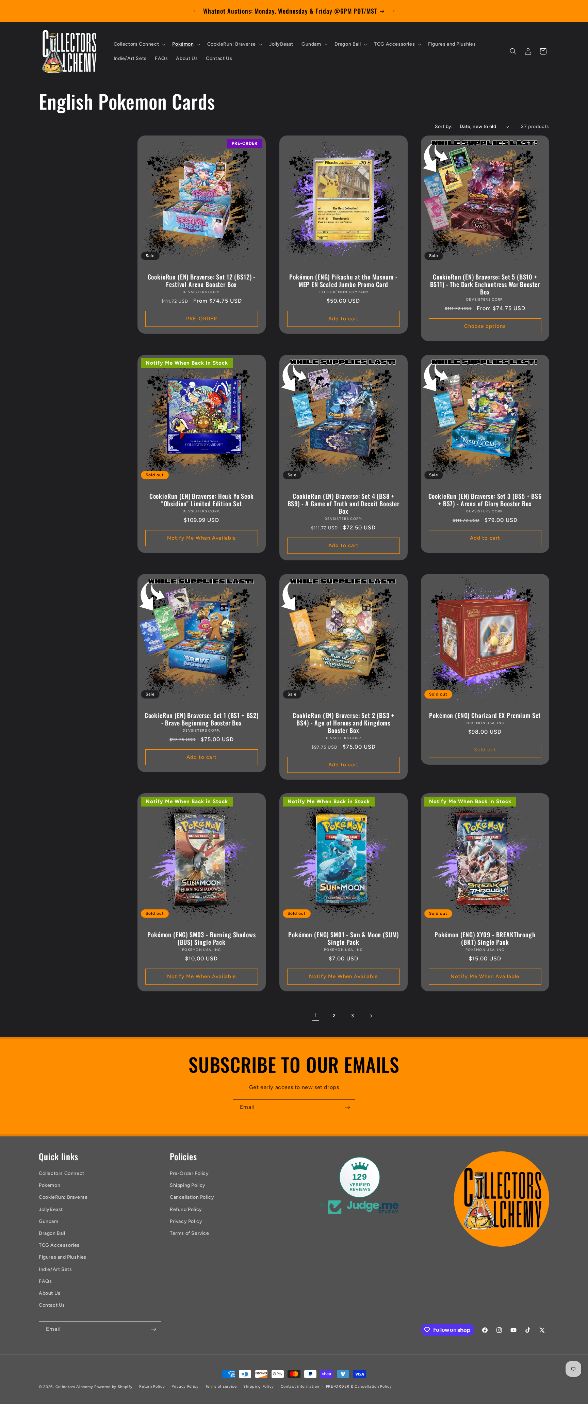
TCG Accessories (59, 1245)
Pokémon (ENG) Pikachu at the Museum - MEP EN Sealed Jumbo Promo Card (343, 280)
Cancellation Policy (192, 1197)
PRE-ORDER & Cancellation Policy (359, 1386)
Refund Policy (186, 1209)
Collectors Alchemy (74, 1387)
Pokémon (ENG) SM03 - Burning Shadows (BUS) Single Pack (201, 938)
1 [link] (315, 1015)
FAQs (45, 1281)
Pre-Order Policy (189, 1173)
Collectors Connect (61, 1173)
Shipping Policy (188, 1185)
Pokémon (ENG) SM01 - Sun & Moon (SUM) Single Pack (343, 938)
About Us (50, 1293)
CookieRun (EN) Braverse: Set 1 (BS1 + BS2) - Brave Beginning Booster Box (202, 719)
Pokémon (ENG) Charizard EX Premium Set (485, 715)
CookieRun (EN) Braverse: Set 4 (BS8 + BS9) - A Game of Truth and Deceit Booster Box (343, 503)
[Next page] (370, 1015)
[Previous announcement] (194, 10)
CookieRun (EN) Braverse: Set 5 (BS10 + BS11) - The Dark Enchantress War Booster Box (485, 284)
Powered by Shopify (113, 1387)
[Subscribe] (347, 1107)
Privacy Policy (186, 1221)
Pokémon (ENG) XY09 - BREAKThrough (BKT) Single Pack (485, 938)
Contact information (300, 1386)
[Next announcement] (393, 10)
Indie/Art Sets (55, 1269)
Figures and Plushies (62, 1257)
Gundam (49, 1221)
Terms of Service (189, 1233)
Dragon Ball (52, 1233)
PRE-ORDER (201, 319)
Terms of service (221, 1386)
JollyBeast (51, 1209)
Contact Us (52, 1305)
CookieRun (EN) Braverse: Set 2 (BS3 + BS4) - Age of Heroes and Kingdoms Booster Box (343, 723)
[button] (139, 44)
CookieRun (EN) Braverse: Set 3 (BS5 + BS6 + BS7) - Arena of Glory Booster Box (485, 499)
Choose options (485, 326)
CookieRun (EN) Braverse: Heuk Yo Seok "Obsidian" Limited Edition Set (201, 499)
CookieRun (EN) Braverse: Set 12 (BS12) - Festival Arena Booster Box (202, 280)
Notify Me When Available (201, 538)
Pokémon (49, 1185)
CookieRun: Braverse (63, 1197)
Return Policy (152, 1386)
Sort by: (444, 126)
